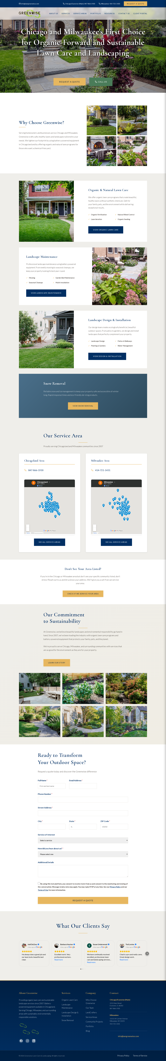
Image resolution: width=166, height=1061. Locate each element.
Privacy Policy (115, 887)
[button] (19, 953)
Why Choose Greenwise (91, 1001)
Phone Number (45, 794)
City (40, 821)
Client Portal (140, 13)
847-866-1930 (35, 470)
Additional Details (46, 862)
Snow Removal (68, 1020)
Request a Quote (135, 4)
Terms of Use (43, 890)
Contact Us (124, 13)
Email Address (76, 780)
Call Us (102, 82)
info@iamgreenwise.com (30, 4)
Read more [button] (58, 960)
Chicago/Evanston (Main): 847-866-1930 (80, 4)
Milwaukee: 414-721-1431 (110, 4)
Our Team (90, 1008)
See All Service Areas (49, 542)
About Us (53, 13)
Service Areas (80, 13)
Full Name (42, 780)
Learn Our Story (56, 663)
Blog (88, 1031)
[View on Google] (24, 945)
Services (66, 13)
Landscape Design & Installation (70, 1014)
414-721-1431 (102, 470)
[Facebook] (21, 1041)
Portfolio (90, 1026)
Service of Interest (46, 835)
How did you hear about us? (50, 848)
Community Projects (94, 1021)
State (72, 821)
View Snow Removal (83, 406)
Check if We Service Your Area (83, 594)
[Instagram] (27, 1041)
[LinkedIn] (34, 1041)
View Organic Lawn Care (105, 230)
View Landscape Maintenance (46, 293)
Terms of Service (140, 1055)
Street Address (45, 807)
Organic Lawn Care (70, 1000)
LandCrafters (91, 1012)
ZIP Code (105, 821)
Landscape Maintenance (67, 1006)
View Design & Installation (107, 356)
